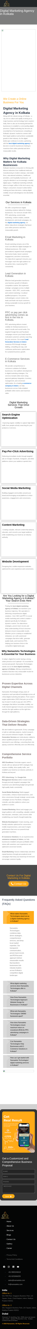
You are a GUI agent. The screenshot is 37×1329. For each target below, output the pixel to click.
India (4, 1290)
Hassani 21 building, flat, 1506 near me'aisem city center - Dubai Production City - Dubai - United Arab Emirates (18, 1318)
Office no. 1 (7, 1293)
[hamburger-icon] (34, 3)
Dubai (5, 1313)
